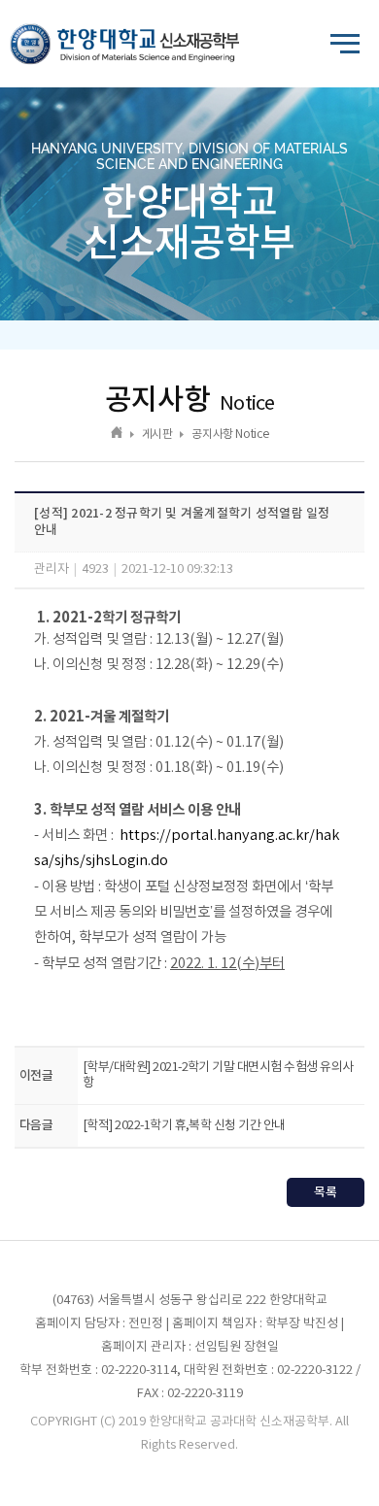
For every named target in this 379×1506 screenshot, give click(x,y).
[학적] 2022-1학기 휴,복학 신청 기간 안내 (184, 1126)
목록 (325, 1192)
